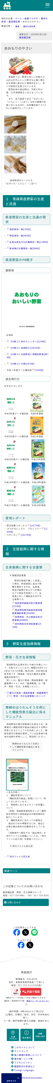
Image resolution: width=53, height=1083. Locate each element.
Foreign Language (24, 1070)
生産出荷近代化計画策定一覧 (29, 242)
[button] (11, 1078)
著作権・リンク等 (23, 1058)
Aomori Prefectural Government (27, 1077)
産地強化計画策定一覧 (25, 248)
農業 (17, 26)
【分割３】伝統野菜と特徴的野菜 (28, 356)
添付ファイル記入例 (20, 856)
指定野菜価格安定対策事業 (27, 604)
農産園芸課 (14, 21)
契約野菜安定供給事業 (26, 625)
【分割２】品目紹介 (25, 347)
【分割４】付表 (22, 363)
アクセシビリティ (23, 1062)
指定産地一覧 (20, 229)
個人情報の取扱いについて (28, 1055)
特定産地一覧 (20, 235)
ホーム (18, 18)
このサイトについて (24, 1047)
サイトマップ (21, 1051)
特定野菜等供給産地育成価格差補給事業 (27, 611)
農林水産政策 (29, 26)
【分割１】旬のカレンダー (28, 341)
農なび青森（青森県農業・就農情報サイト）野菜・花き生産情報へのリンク (27, 694)
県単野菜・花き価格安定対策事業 (27, 618)
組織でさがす (31, 18)
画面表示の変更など (24, 1066)
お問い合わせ (14, 902)
